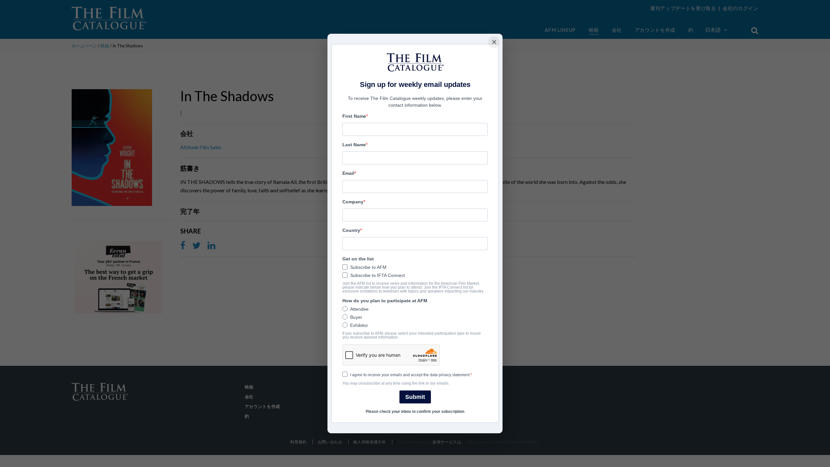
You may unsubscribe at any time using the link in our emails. (395, 383)
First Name (354, 116)
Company (352, 201)
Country (351, 230)
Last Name (354, 144)
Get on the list (358, 259)
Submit (415, 397)
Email (348, 173)
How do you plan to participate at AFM (384, 300)
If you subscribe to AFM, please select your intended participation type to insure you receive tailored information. (411, 335)
